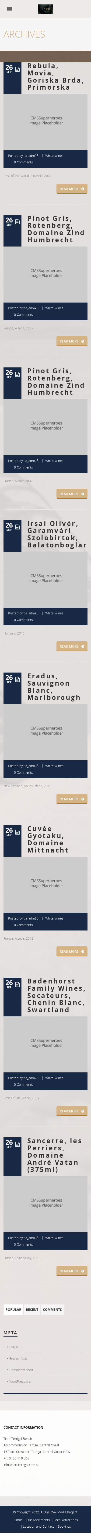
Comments (52, 1309)
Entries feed (18, 1358)
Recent (32, 1309)
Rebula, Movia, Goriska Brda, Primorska (56, 76)
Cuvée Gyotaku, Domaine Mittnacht (48, 839)
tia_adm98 (31, 155)
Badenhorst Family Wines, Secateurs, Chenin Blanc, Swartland (56, 995)
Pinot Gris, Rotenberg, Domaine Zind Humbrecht (56, 229)
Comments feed (21, 1370)
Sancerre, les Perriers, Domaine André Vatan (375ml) (54, 1155)
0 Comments (23, 162)
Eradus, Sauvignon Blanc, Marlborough (54, 686)
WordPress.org (20, 1381)
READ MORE (69, 189)
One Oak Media (54, 1512)
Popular (13, 1309)
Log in (13, 1347)
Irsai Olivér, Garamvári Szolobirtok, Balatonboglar (57, 534)
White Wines (54, 155)
